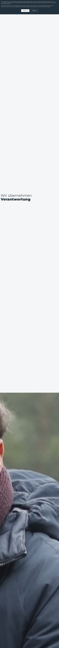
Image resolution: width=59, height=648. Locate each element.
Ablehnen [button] (34, 10)
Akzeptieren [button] (25, 10)
